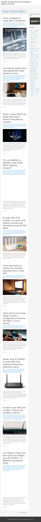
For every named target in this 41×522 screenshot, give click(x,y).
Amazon (36, 30)
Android (31, 35)
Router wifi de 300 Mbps (21, 417)
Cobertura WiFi (13, 22)
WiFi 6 (4, 26)
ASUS (12, 465)
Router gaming (7, 171)
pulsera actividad (33, 67)
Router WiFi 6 (15, 77)
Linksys (35, 59)
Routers (13, 25)
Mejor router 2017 (23, 465)
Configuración (18, 22)
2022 (32, 30)
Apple (31, 37)
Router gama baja (10, 76)
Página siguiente (23, 512)
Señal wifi (33, 82)
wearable (32, 93)
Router (22, 75)
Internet (37, 57)
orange (36, 65)
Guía (11, 325)
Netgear (36, 63)
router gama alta (33, 76)
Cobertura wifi (33, 42)
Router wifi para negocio (7, 25)
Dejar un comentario (6, 22)
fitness (31, 50)
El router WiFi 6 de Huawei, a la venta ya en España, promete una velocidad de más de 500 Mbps (14, 223)
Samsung (31, 80)
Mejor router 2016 (16, 465)
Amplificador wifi (34, 33)
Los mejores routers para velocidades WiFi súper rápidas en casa (14, 71)
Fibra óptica (32, 48)
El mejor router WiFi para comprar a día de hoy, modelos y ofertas (14, 410)
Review (23, 22)
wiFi (36, 93)
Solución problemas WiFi (19, 25)
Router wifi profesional (13, 126)
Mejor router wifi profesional (16, 75)
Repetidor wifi (32, 71)
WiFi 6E (6, 26)
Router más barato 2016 (21, 466)
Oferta (32, 65)
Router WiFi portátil (18, 78)
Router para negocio (13, 171)
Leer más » (5, 61)
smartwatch (32, 88)
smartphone (32, 84)
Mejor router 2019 (19, 414)
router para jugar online (34, 78)
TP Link (8, 174)
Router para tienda (9, 77)
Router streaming (13, 172)
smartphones (32, 86)
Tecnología (22, 126)
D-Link (31, 44)
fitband (37, 48)
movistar (31, 63)
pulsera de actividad (33, 69)
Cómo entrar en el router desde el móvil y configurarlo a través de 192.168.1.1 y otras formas (14, 318)
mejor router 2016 (33, 61)
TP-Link (37, 88)
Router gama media (16, 76)
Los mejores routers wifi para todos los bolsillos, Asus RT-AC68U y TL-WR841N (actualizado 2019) (14, 458)
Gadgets (31, 52)
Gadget (35, 50)
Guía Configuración (16, 325)
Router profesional (6, 172)
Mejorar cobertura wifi (15, 170)
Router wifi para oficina (10, 78)
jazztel (31, 59)
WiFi (25, 25)
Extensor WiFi (33, 46)
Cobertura (33, 39)
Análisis (36, 35)
